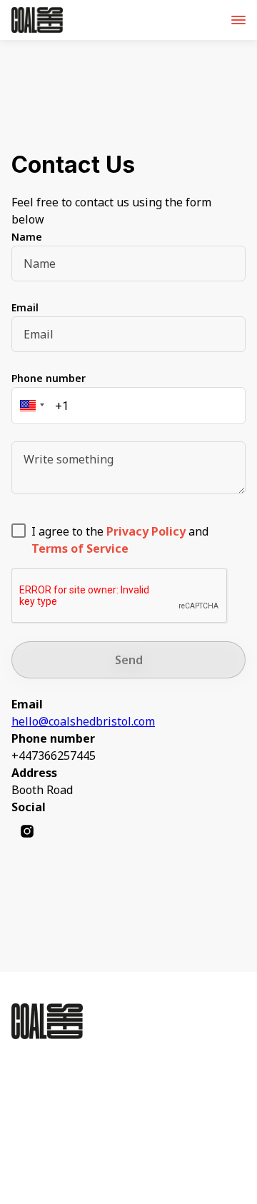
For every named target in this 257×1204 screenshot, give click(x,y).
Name (26, 237)
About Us (69, 1069)
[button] (30, 405)
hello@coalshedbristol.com (83, 721)
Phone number (48, 378)
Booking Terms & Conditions (96, 1107)
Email (25, 307)
